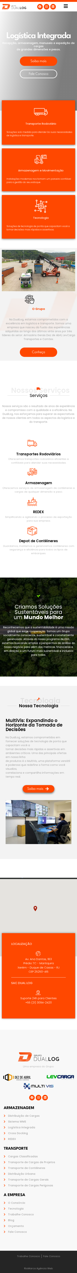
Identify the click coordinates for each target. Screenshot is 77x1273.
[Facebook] (40, 7)
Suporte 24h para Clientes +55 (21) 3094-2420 (38, 1000)
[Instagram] (46, 7)
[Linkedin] (53, 7)
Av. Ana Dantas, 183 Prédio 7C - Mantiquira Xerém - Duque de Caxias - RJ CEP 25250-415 (38, 965)
